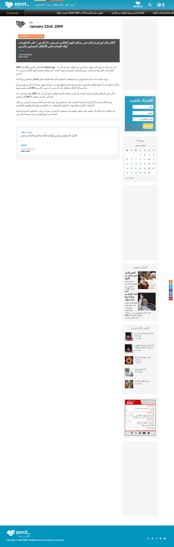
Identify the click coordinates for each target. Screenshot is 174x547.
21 (136, 168)
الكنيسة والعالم (58, 5)
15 (140, 164)
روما (48, 5)
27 (131, 173)
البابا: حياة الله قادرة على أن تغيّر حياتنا (144, 334)
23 (145, 168)
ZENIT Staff (23, 57)
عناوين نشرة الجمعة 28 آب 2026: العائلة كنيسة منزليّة (69, 13)
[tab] (132, 402)
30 (145, 173)
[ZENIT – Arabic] (19, 5)
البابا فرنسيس (40, 5)
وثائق (67, 5)
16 (145, 164)
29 (140, 173)
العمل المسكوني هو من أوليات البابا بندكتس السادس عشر (49, 135)
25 (153, 168)
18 (153, 164)
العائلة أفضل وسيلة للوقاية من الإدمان (116, 13)
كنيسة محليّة (26, 132)
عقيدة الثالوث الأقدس (142, 381)
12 (127, 164)
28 (136, 173)
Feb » (132, 178)
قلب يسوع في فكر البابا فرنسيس (143, 358)
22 (140, 168)
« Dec (127, 178)
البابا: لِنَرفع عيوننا (140, 369)
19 (127, 168)
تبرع (72, 5)
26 (127, 173)
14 (136, 164)
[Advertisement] (140, 55)
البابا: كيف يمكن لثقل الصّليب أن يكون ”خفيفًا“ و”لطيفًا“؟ (144, 346)
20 (131, 168)
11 (153, 159)
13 (131, 164)
